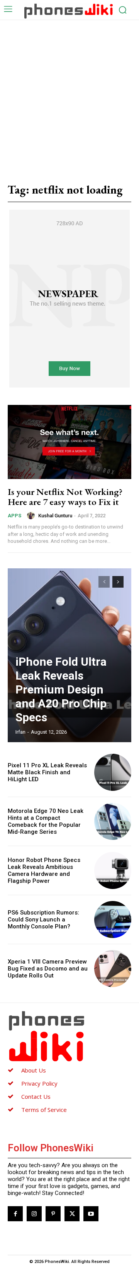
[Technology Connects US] (68, 11)
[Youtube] (90, 1213)
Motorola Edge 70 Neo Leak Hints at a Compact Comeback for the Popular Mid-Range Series (45, 821)
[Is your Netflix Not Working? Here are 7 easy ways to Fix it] (69, 442)
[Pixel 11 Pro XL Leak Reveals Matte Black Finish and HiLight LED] (112, 772)
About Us (33, 1070)
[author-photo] (32, 515)
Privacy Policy (39, 1083)
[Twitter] (72, 1213)
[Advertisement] (69, 93)
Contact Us (36, 1096)
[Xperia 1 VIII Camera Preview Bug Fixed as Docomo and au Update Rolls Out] (112, 968)
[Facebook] (15, 1213)
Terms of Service (44, 1109)
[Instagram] (34, 1213)
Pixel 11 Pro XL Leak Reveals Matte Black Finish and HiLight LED (47, 772)
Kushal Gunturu (55, 515)
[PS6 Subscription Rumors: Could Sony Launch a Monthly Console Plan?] (112, 919)
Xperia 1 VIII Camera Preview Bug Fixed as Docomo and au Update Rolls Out (48, 968)
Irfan (20, 732)
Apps (14, 515)
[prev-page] (104, 582)
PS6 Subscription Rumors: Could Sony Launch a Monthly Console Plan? (43, 919)
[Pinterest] (53, 1213)
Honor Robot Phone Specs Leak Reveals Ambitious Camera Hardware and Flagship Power (44, 870)
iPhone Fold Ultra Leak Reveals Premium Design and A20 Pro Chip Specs (61, 689)
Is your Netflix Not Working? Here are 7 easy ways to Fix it (65, 497)
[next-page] (118, 582)
